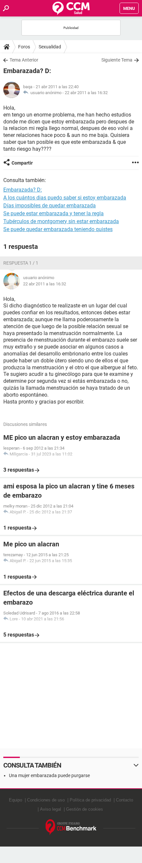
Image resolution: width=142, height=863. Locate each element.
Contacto (124, 800)
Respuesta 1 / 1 (20, 263)
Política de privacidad (90, 800)
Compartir (22, 163)
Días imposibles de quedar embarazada (49, 205)
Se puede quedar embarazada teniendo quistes (58, 229)
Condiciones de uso (46, 800)
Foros (24, 46)
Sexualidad (50, 46)
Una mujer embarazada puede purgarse (49, 775)
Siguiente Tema (116, 60)
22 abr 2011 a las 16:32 (86, 92)
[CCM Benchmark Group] (71, 827)
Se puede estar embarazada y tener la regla (53, 213)
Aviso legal (50, 809)
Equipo (15, 800)
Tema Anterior (24, 60)
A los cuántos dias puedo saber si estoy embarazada (64, 198)
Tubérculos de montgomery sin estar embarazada (61, 221)
